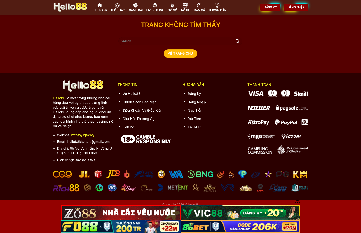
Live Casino (155, 10)
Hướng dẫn (217, 10)
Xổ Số (172, 10)
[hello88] (70, 7)
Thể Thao (118, 10)
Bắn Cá (199, 10)
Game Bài (136, 10)
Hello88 (100, 10)
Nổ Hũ (185, 10)
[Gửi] (237, 41)
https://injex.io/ (82, 135)
